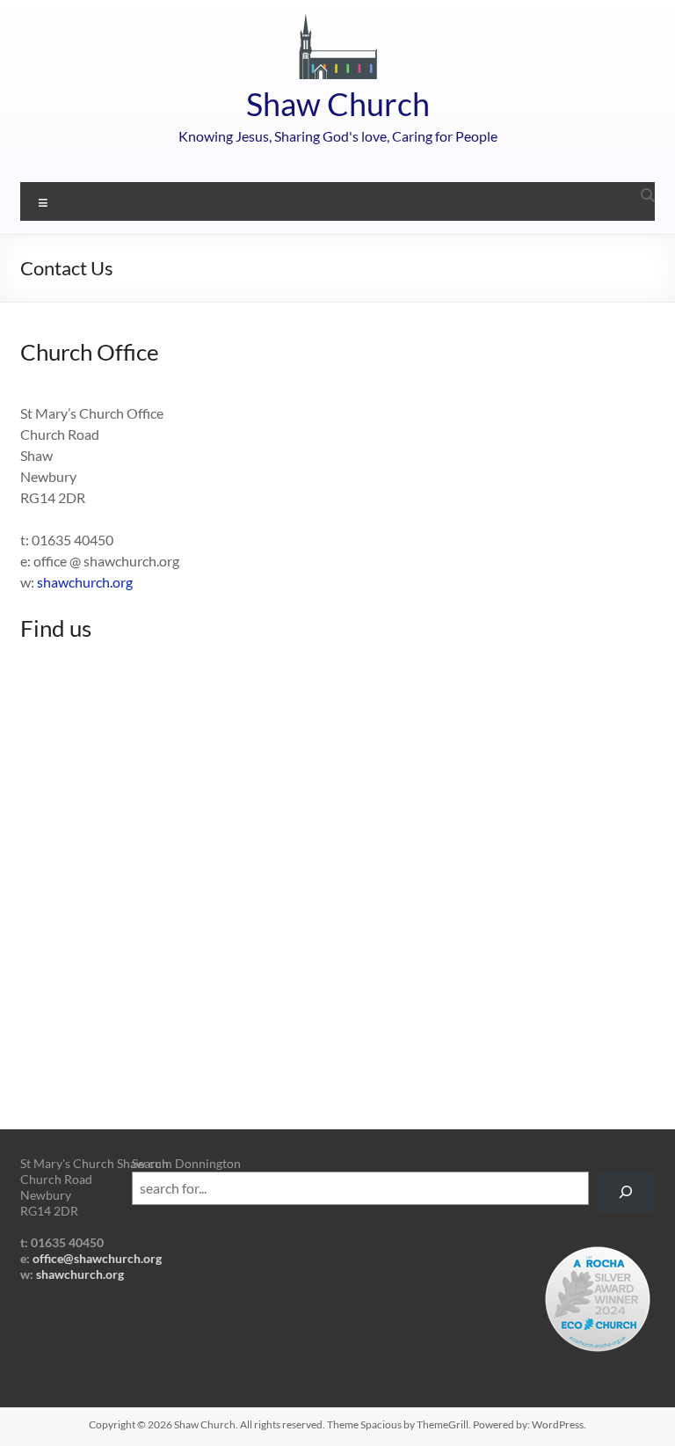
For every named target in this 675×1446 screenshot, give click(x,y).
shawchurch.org (85, 581)
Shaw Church (338, 103)
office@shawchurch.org (97, 1258)
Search (150, 1163)
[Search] (626, 1192)
